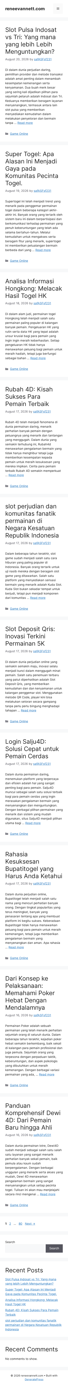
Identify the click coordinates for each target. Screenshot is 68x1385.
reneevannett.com (25, 8)
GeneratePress (34, 1379)
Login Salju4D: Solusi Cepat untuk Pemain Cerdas (32, 749)
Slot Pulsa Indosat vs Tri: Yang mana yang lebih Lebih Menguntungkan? (31, 40)
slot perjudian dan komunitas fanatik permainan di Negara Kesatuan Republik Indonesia (32, 521)
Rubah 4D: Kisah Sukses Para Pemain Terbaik (29, 396)
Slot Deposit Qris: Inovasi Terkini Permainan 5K (30, 636)
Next (30, 1223)
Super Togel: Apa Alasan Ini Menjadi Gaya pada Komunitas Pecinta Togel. (31, 168)
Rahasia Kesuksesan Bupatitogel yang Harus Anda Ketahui (33, 865)
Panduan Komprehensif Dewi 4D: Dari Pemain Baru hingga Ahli (33, 1116)
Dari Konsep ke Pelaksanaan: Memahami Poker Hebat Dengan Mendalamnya (30, 993)
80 (20, 1223)
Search (10, 1242)
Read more (25, 123)
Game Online (19, 134)
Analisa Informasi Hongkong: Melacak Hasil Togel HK (33, 288)
